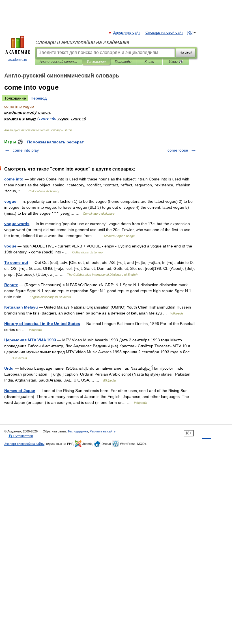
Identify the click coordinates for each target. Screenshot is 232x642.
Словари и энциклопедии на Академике (82, 42)
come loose (177, 150)
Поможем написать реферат (55, 142)
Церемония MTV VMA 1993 (30, 340)
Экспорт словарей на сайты (24, 443)
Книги (149, 62)
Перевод (39, 98)
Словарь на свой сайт (164, 33)
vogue (10, 201)
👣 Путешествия (20, 436)
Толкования (96, 62)
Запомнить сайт (126, 33)
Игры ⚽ (176, 62)
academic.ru (17, 60)
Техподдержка (78, 431)
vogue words (16, 223)
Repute (11, 285)
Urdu (9, 368)
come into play (26, 150)
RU (189, 33)
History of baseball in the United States (42, 323)
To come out (16, 262)
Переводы (123, 62)
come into (13, 179)
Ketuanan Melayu (21, 307)
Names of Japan (19, 390)
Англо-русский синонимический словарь (59, 62)
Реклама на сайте (102, 431)
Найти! (185, 53)
